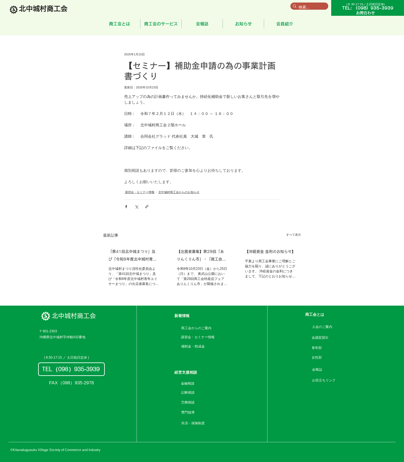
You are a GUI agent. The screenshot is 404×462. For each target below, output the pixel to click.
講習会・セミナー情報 (139, 192)
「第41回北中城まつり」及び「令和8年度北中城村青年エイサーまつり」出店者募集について (133, 256)
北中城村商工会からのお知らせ (178, 192)
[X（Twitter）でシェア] (136, 207)
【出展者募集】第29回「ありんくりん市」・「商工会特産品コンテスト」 (201, 256)
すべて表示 (293, 234)
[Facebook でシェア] (126, 207)
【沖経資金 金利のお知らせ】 (270, 251)
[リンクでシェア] (147, 207)
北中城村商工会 (74, 316)
